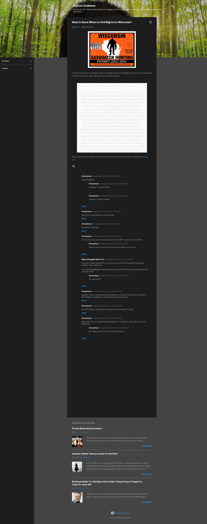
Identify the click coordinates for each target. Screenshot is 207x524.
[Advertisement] (166, 53)
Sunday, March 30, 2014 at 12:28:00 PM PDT (107, 318)
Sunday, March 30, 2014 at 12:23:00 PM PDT (114, 276)
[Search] (172, 6)
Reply (84, 206)
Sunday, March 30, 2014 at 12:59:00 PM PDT (114, 328)
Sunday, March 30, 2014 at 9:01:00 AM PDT (107, 176)
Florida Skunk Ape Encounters (87, 428)
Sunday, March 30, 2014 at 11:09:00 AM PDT (107, 306)
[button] (150, 22)
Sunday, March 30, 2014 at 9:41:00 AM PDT (119, 259)
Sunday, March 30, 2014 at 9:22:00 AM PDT (107, 236)
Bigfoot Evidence (84, 5)
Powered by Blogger (122, 513)
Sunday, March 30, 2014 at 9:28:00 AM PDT (114, 244)
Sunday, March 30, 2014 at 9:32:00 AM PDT (114, 196)
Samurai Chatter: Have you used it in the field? (95, 453)
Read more (146, 446)
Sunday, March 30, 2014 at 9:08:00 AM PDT (107, 224)
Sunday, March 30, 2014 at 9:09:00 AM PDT (114, 184)
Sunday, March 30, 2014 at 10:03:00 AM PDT (107, 291)
